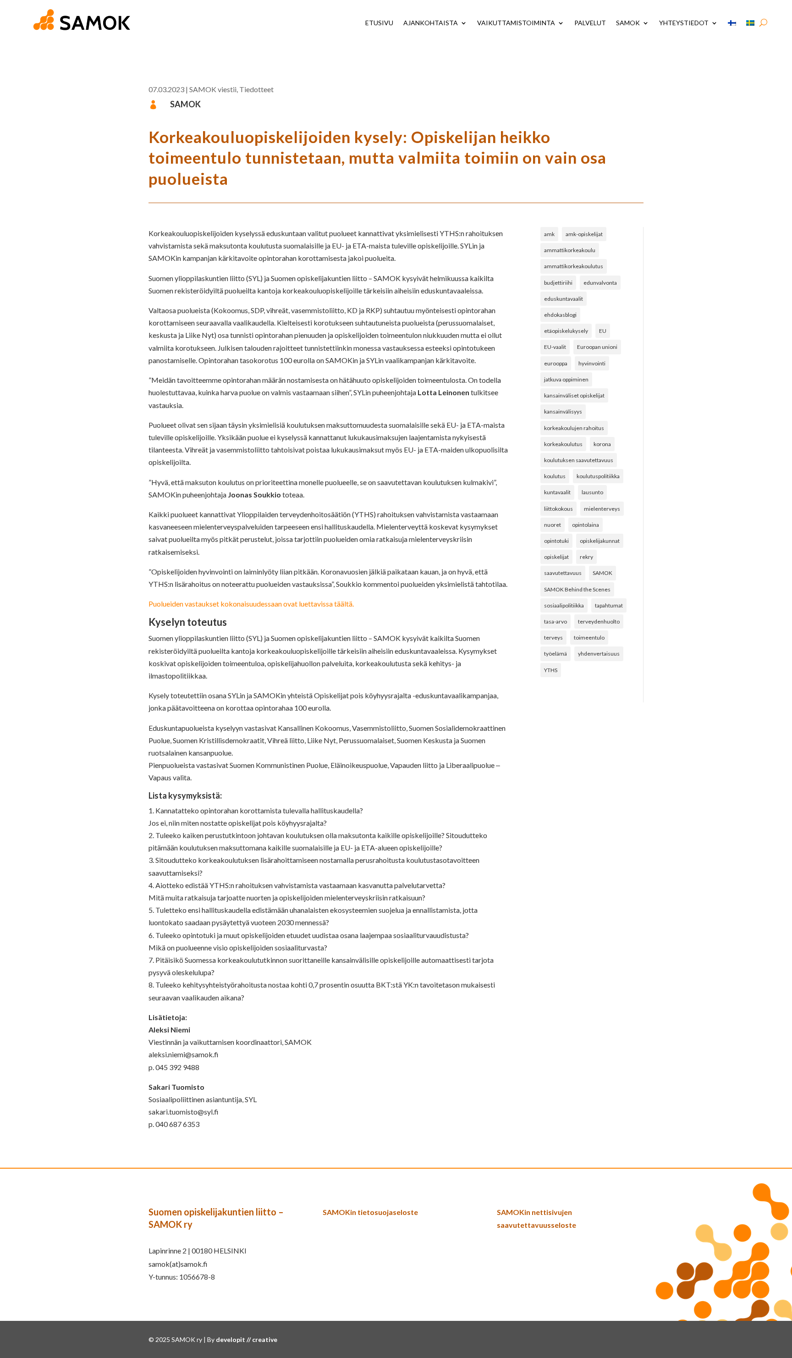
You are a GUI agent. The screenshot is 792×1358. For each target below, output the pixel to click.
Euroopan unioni (597, 346)
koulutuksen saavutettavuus (578, 460)
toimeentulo (589, 637)
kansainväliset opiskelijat (574, 395)
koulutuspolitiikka (598, 476)
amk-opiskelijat (584, 234)
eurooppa (555, 363)
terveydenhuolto (599, 621)
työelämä (555, 653)
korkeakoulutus (563, 444)
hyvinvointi (591, 363)
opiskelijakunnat (600, 540)
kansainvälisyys (563, 411)
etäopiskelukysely (566, 330)
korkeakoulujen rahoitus (574, 428)
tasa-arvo (555, 621)
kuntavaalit (557, 492)
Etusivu (379, 23)
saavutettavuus (563, 572)
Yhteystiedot (684, 23)
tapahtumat (609, 605)
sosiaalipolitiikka (564, 605)
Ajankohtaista (430, 23)
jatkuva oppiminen (566, 379)
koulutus (555, 476)
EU (602, 330)
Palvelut (590, 23)
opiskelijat (556, 556)
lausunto (592, 492)
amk (549, 234)
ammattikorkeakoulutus (573, 266)
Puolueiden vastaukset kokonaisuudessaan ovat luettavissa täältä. (251, 603)
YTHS (550, 670)
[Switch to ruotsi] (750, 23)
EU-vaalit (555, 346)
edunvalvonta (600, 282)
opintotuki (556, 540)
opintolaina (585, 524)
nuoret (552, 524)
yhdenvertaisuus (599, 653)
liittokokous (558, 508)
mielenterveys (602, 508)
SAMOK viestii (212, 89)
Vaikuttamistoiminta (516, 23)
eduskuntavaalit (563, 298)
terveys (553, 637)
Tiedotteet (256, 89)
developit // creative (246, 1339)
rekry (586, 556)
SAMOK (628, 23)
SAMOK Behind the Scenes (577, 589)
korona (602, 444)
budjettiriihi (558, 282)
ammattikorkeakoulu (569, 250)
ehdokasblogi (560, 314)
